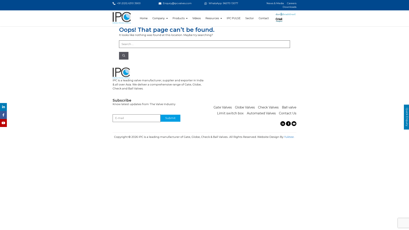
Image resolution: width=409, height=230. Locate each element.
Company (158, 18)
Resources (212, 18)
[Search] (123, 56)
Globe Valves (245, 107)
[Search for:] (204, 44)
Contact (264, 18)
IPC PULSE (234, 18)
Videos (196, 18)
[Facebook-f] (288, 123)
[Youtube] (294, 123)
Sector (249, 18)
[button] (160, 18)
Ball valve (289, 107)
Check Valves (268, 107)
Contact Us (287, 113)
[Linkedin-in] (282, 123)
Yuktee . (289, 136)
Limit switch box (230, 113)
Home (144, 18)
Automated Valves (261, 113)
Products (179, 18)
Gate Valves (223, 107)
